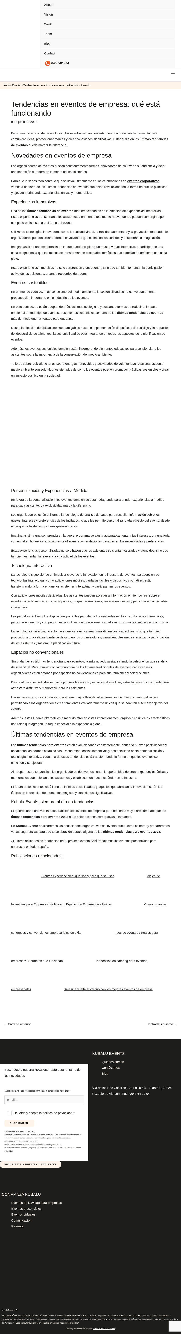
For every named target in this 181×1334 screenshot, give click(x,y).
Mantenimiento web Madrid (104, 1328)
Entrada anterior (17, 1024)
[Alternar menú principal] (172, 75)
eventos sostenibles (81, 313)
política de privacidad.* (59, 1113)
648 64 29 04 (140, 1093)
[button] (162, 75)
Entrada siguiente (162, 1024)
